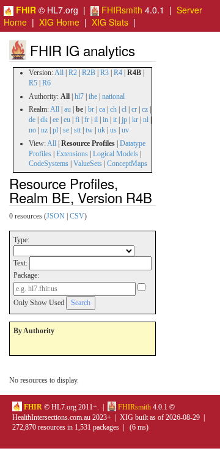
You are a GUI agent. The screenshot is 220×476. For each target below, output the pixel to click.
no (32, 130)
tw (89, 130)
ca (102, 109)
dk (44, 119)
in (105, 119)
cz (145, 109)
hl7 (79, 96)
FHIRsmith (120, 10)
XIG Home (59, 22)
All (59, 72)
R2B (88, 72)
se (66, 130)
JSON (55, 216)
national (113, 96)
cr (134, 109)
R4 (118, 72)
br (91, 109)
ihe (93, 96)
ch (113, 109)
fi (77, 119)
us (113, 130)
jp (124, 119)
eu (67, 119)
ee (56, 119)
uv (125, 130)
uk (101, 130)
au (67, 109)
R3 (104, 72)
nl (145, 119)
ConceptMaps (127, 163)
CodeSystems (48, 163)
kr (135, 119)
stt (77, 130)
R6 (46, 83)
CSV (77, 216)
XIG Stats (110, 22)
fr (86, 119)
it (115, 119)
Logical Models (115, 154)
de (32, 119)
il (96, 119)
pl (55, 130)
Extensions (72, 154)
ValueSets (87, 163)
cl (124, 109)
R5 (33, 83)
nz (44, 130)
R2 (72, 72)
